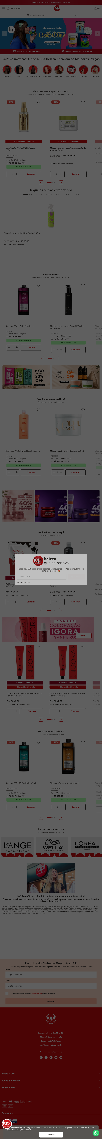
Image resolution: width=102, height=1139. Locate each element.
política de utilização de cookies (19, 1129)
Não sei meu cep (23, 582)
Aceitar (51, 1134)
